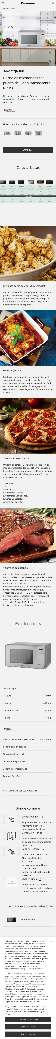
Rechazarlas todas (28, 1027)
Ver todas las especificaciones (20, 790)
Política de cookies (27, 999)
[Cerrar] (52, 941)
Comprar (28, 149)
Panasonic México (8, 8)
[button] (7, 133)
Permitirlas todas (28, 1034)
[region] (28, 988)
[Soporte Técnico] (11, 851)
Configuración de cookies (28, 1019)
